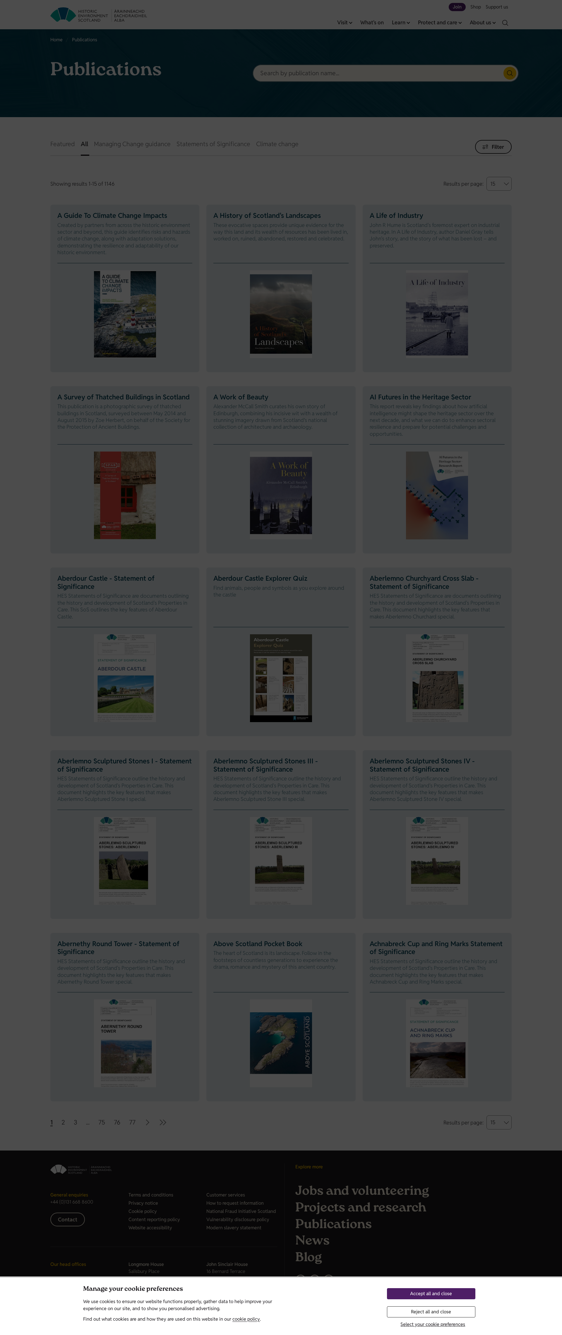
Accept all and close (431, 1293)
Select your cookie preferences (432, 1324)
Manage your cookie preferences (133, 1289)
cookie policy (246, 1319)
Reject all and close (431, 1312)
